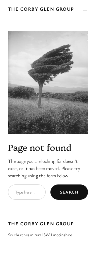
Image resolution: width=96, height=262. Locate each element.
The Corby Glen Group (41, 9)
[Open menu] (85, 9)
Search (69, 192)
